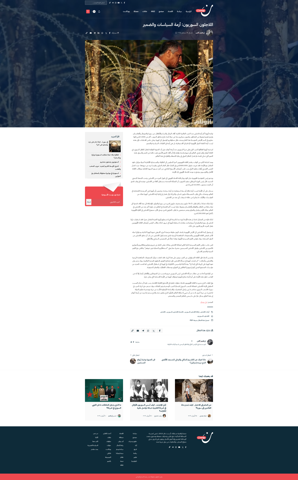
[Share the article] (109, 33)
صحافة (121, 437)
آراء (136, 445)
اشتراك (89, 202)
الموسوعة (108, 457)
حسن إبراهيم (112, 416)
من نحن (95, 433)
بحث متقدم (94, 449)
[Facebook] (124, 3)
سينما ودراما (119, 453)
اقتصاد (170, 11)
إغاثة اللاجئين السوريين (191, 312)
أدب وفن (120, 441)
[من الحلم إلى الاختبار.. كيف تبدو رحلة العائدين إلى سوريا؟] (194, 390)
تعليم (135, 457)
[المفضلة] (88, 11)
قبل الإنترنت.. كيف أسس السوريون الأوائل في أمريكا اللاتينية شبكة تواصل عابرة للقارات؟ (149, 407)
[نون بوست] (204, 11)
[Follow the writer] (192, 341)
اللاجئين (162, 312)
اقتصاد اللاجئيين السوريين (174, 312)
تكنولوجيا (134, 461)
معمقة (136, 11)
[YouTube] (118, 3)
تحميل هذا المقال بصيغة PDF (199, 320)
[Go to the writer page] (210, 342)
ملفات (144, 11)
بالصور (109, 461)
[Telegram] (112, 3)
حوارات (109, 445)
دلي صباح (204, 302)
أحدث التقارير (107, 433)
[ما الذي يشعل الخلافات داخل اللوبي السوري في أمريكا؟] (104, 390)
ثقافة (153, 11)
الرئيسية (188, 11)
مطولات (108, 441)
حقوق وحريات (132, 441)
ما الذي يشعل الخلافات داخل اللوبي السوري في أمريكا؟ (106, 406)
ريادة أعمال (120, 445)
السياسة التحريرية (93, 445)
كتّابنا (96, 437)
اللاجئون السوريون (203, 316)
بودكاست (126, 11)
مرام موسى (203, 416)
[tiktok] (169, 447)
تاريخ (135, 449)
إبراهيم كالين (200, 33)
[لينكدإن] (131, 342)
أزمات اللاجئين (204, 312)
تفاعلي (109, 453)
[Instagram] (115, 3)
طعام (121, 457)
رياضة (135, 453)
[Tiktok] (109, 3)
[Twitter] (121, 3)
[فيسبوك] (133, 342)
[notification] (99, 11)
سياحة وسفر (119, 449)
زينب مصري (158, 416)
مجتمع (161, 11)
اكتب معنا (95, 441)
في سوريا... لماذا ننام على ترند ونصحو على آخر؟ (98, 143)
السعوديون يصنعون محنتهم (109, 162)
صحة (121, 461)
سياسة (179, 11)
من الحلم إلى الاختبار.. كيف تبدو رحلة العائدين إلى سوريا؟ (196, 406)
